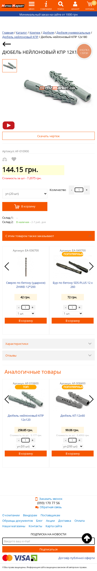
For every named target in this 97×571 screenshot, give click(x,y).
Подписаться (48, 549)
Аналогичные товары (33, 371)
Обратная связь (51, 507)
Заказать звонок (50, 499)
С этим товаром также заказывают (29, 236)
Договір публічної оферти (76, 558)
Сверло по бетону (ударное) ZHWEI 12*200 (25, 285)
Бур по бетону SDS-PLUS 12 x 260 (73, 285)
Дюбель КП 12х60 (72, 416)
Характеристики (16, 344)
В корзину (28, 206)
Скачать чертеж (48, 136)
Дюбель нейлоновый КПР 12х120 (26, 418)
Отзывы (10, 355)
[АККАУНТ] (75, 6)
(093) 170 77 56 (48, 503)
